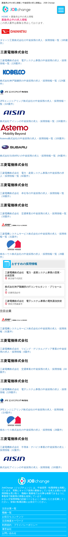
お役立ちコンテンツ (12, 516)
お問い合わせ (9, 533)
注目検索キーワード (12, 520)
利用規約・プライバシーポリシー (20, 525)
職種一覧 (7, 512)
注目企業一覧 (9, 508)
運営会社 (7, 529)
